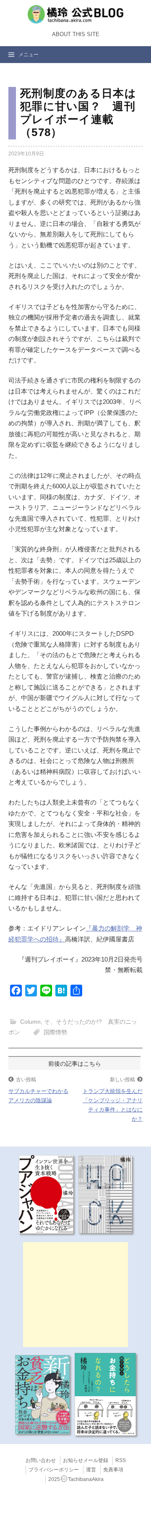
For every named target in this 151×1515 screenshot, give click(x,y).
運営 (91, 1470)
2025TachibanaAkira (76, 1479)
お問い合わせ (41, 1460)
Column (30, 1021)
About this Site (75, 34)
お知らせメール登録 (85, 1460)
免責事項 (113, 1470)
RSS (120, 1460)
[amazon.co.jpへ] (46, 1193)
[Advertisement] (75, 1294)
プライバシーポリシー (54, 1470)
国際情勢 (55, 1032)
